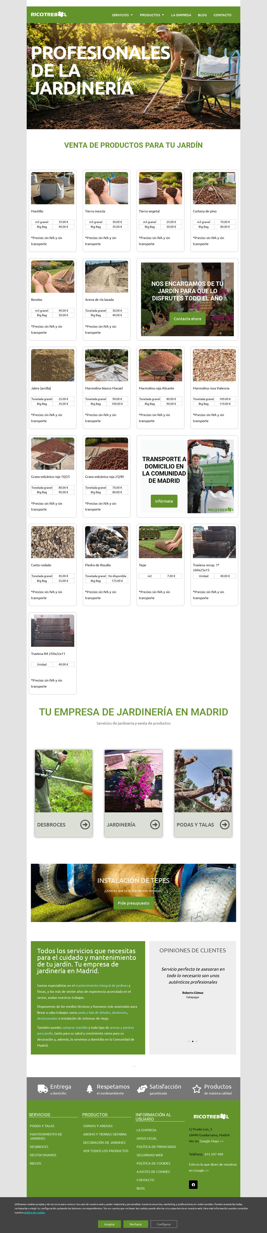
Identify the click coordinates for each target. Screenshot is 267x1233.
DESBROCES (39, 1146)
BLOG (141, 1188)
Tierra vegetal (149, 211)
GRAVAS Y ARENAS (98, 1126)
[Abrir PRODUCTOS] (163, 14)
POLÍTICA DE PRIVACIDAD (156, 1146)
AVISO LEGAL (147, 1138)
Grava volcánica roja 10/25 (50, 476)
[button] (156, 998)
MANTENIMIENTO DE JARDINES (46, 1136)
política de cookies (34, 1212)
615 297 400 (214, 1154)
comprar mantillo (75, 1027)
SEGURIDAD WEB (150, 1155)
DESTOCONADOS (43, 1155)
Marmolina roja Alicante (156, 388)
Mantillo (37, 211)
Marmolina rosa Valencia (211, 388)
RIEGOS (35, 1163)
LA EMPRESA (146, 1130)
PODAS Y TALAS (42, 1126)
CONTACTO (145, 1180)
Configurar (164, 1224)
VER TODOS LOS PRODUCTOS (105, 1151)
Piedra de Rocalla (98, 565)
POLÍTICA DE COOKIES (153, 1163)
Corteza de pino (205, 211)
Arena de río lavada (99, 299)
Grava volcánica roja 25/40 (104, 476)
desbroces (119, 1012)
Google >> (201, 1170)
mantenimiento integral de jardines (102, 985)
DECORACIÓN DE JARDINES (104, 1142)
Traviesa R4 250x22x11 (48, 653)
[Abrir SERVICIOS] (131, 14)
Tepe (142, 565)
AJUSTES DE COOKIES (153, 1171)
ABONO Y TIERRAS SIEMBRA (105, 1134)
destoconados (47, 1018)
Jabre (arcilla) (41, 388)
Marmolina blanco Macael (104, 388)
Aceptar (109, 1224)
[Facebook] (193, 1184)
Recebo (36, 299)
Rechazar (136, 1224)
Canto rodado (41, 565)
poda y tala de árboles (94, 1012)
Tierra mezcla (95, 211)
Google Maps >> (212, 1141)
